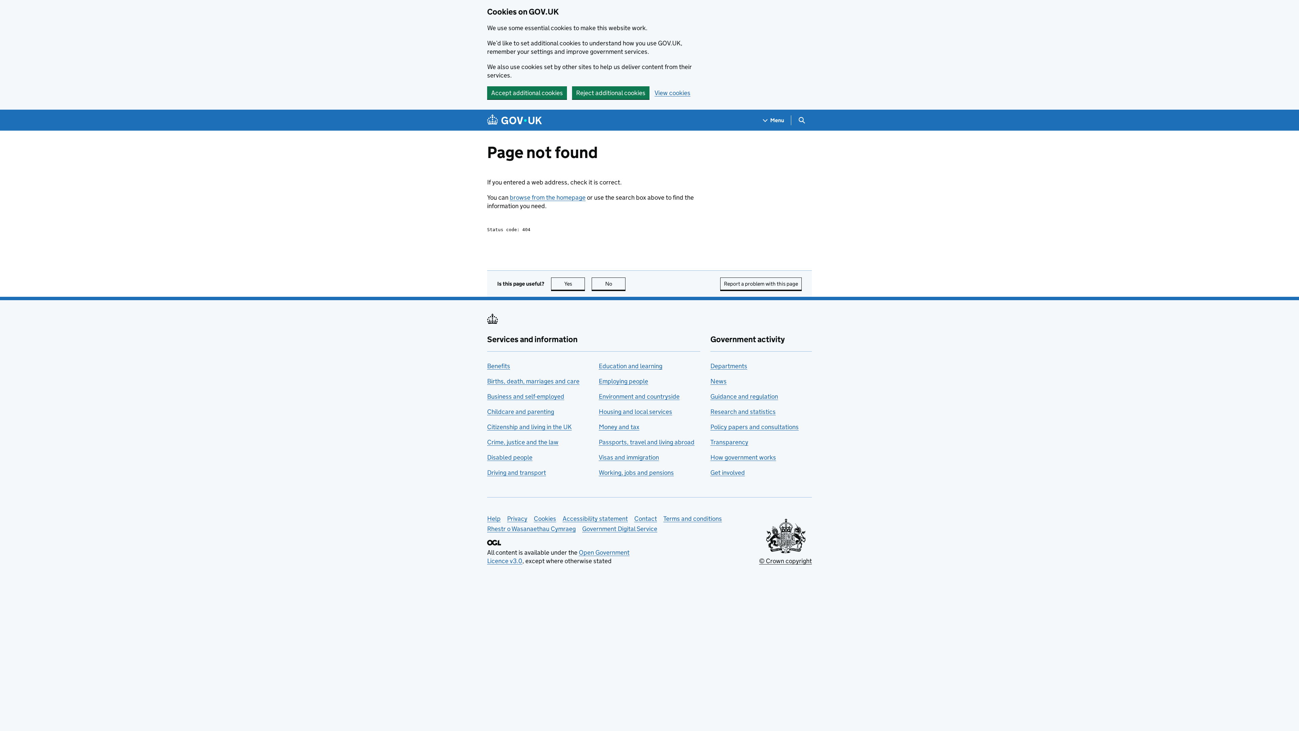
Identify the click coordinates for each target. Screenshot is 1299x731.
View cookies (672, 93)
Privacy (517, 519)
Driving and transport (516, 473)
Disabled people (509, 457)
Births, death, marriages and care (533, 381)
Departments (728, 366)
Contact (645, 519)
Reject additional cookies (610, 93)
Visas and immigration (629, 457)
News (718, 381)
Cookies (545, 519)
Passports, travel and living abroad (646, 442)
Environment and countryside (639, 396)
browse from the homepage (548, 197)
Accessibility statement (595, 519)
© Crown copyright (785, 561)
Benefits (498, 366)
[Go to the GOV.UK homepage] (514, 120)
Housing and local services (635, 412)
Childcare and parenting (520, 412)
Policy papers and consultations (754, 427)
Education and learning (630, 366)
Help (494, 519)
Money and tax (619, 427)
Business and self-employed (525, 396)
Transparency (729, 442)
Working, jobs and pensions (636, 473)
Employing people (623, 381)
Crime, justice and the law (523, 442)
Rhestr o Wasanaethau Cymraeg (531, 529)
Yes (574, 284)
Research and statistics (743, 412)
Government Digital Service (619, 529)
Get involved (727, 473)
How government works (743, 457)
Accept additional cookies (527, 93)
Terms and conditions (692, 519)
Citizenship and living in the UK (529, 427)
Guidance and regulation (744, 396)
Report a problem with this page (761, 284)
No (615, 284)
